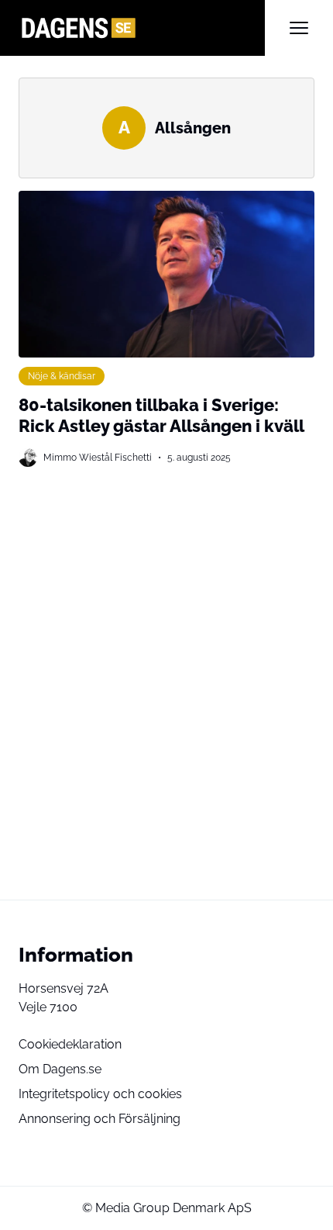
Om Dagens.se (60, 1069)
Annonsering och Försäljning (99, 1118)
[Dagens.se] (142, 28)
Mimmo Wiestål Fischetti (97, 457)
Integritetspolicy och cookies (100, 1094)
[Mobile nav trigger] (298, 27)
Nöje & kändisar (61, 376)
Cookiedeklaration (70, 1044)
